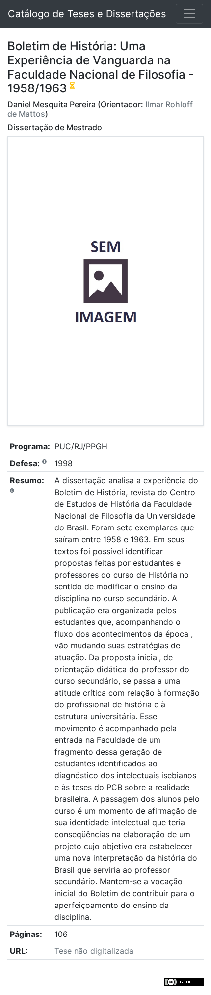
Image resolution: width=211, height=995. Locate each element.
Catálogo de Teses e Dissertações (87, 14)
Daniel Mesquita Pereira (51, 104)
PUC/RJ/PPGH (80, 446)
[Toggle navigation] (189, 14)
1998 (63, 463)
